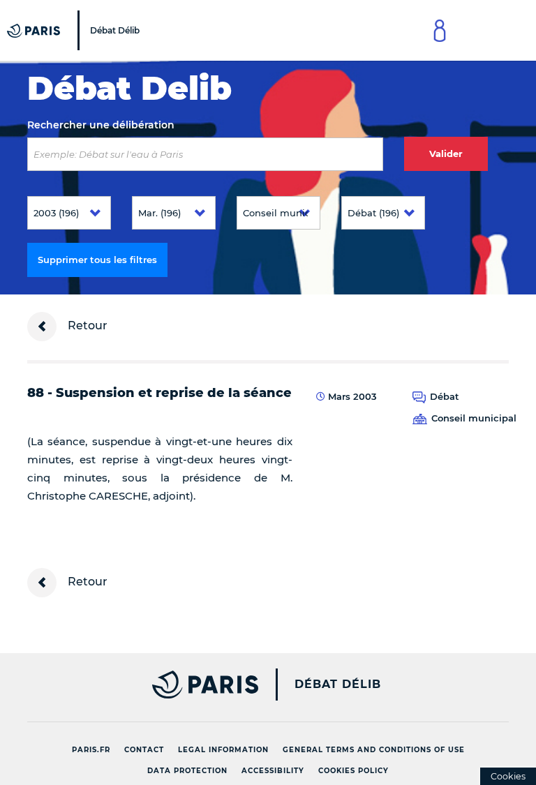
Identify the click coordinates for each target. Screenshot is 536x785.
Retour (86, 325)
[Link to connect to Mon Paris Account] (440, 30)
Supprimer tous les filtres (97, 259)
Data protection (187, 770)
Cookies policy (353, 770)
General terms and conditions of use (374, 749)
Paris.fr (91, 749)
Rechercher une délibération (100, 124)
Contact (144, 749)
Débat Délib (338, 684)
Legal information (223, 749)
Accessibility (272, 770)
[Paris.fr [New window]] (137, 684)
